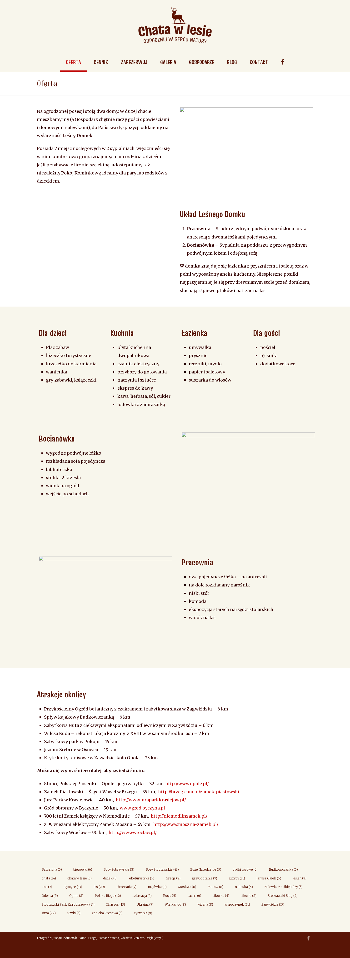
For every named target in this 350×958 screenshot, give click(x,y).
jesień (299, 878)
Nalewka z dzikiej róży (283, 887)
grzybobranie (204, 878)
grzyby (237, 878)
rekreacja (142, 896)
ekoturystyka (141, 878)
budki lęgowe (245, 870)
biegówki (82, 870)
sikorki (248, 896)
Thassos (115, 905)
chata (49, 878)
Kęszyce (73, 887)
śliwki (73, 913)
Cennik (101, 62)
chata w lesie (79, 878)
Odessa (50, 896)
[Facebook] (308, 938)
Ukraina (144, 905)
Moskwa (187, 887)
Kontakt (259, 62)
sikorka (221, 896)
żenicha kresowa (107, 913)
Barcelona (52, 870)
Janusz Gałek (268, 878)
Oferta (73, 62)
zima (49, 913)
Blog (232, 62)
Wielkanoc (175, 905)
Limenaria (126, 887)
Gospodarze (201, 62)
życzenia (143, 913)
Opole (76, 896)
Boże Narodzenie (205, 870)
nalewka (244, 887)
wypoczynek (237, 905)
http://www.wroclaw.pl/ (133, 832)
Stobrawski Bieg (283, 896)
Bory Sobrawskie (119, 870)
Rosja (169, 896)
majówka (157, 887)
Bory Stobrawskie (162, 870)
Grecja (173, 878)
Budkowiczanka (283, 870)
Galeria (168, 62)
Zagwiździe (272, 905)
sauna (194, 896)
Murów (215, 887)
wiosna (205, 905)
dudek (110, 878)
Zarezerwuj (134, 62)
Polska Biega (108, 896)
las (99, 887)
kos (47, 887)
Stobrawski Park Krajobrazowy (68, 905)
